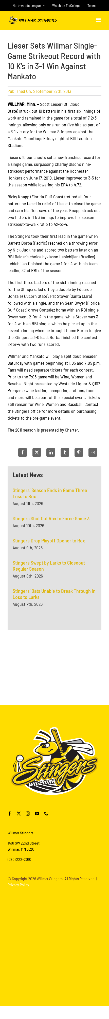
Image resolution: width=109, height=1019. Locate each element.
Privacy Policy (18, 884)
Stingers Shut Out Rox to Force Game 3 (51, 518)
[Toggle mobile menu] (98, 19)
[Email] (92, 452)
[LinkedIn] (50, 452)
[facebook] (10, 813)
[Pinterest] (78, 452)
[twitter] (19, 813)
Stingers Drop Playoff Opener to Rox (49, 540)
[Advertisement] (54, 667)
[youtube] (37, 813)
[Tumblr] (64, 452)
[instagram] (28, 813)
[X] (36, 452)
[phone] (46, 813)
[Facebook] (22, 452)
